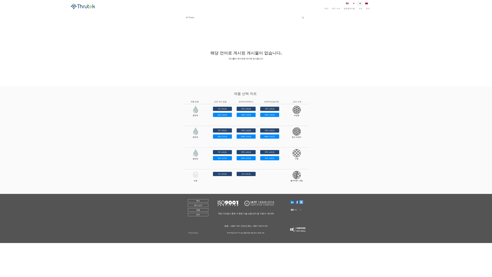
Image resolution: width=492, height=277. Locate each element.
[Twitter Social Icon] (301, 202)
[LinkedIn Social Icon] (292, 202)
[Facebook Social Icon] (297, 202)
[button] (349, 8)
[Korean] (360, 3)
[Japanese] (354, 3)
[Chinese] (366, 3)
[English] (347, 3)
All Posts (190, 17)
